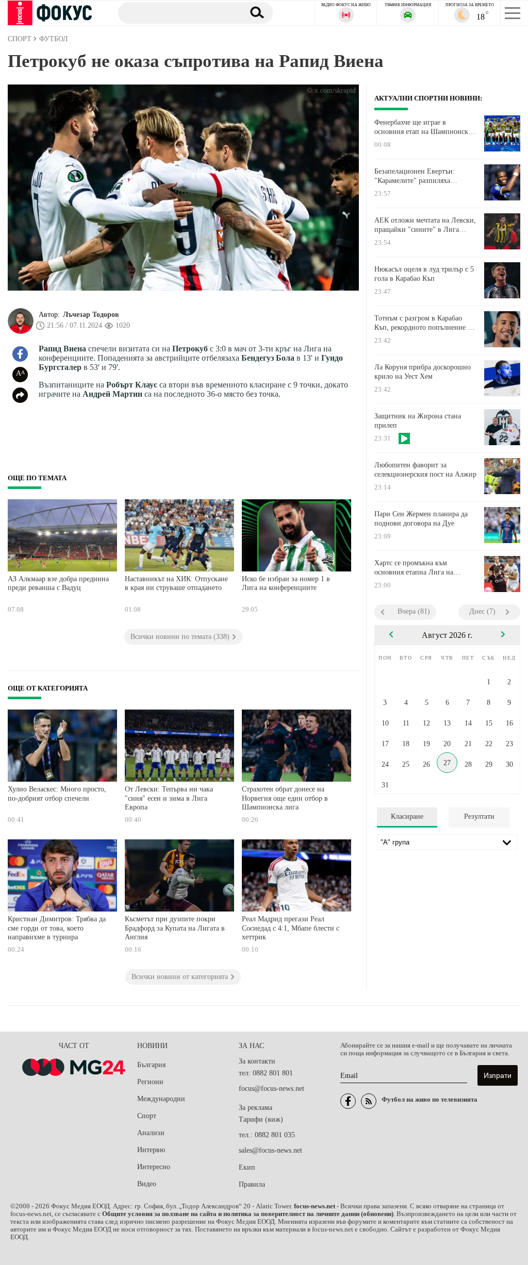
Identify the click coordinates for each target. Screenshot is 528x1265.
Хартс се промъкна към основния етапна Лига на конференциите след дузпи (416, 568)
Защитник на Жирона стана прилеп (417, 420)
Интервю (151, 1150)
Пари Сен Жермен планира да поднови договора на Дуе (421, 518)
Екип (247, 1167)
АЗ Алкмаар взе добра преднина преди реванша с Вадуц (58, 583)
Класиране (407, 816)
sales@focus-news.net (270, 1150)
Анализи (150, 1133)
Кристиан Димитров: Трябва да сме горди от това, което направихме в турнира (57, 928)
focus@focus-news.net (271, 1088)
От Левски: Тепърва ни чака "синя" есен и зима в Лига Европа (169, 798)
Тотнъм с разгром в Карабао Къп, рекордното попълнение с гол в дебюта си (422, 323)
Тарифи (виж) (261, 1119)
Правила (252, 1184)
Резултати (479, 816)
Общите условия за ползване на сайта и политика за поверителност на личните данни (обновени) (247, 1214)
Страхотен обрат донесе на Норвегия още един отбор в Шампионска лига (285, 798)
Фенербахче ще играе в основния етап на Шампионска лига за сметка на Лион (422, 127)
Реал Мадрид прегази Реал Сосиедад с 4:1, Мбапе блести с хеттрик (290, 928)
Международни (161, 1099)
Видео (146, 1184)
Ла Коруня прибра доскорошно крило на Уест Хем (422, 371)
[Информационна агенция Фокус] (348, 1101)
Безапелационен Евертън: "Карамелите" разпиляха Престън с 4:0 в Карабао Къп (419, 176)
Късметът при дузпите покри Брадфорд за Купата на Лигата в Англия (175, 928)
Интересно (153, 1167)
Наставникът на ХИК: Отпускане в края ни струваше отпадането (176, 583)
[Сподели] (20, 395)
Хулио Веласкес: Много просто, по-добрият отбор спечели (57, 793)
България (151, 1065)
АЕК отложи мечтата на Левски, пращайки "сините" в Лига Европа (425, 225)
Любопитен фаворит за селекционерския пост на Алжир (425, 469)
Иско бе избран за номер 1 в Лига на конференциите (286, 583)
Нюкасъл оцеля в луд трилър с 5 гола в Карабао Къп (424, 273)
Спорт (146, 1116)
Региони (150, 1082)
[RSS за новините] (368, 1101)
